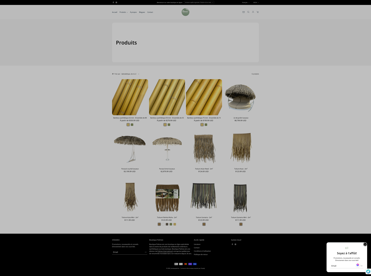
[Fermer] (365, 244)
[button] (358, 265)
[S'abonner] (361, 265)
